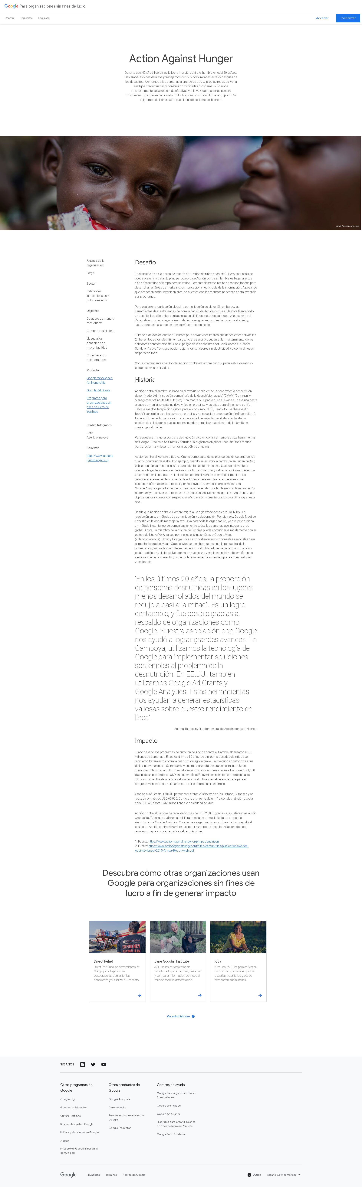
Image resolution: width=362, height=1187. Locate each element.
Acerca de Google (134, 1174)
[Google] (11, 6)
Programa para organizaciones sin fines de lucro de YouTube (176, 1124)
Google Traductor (120, 1128)
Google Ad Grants (98, 390)
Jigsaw (64, 1140)
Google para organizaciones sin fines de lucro (176, 1095)
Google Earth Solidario (171, 1134)
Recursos (43, 18)
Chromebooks (117, 1107)
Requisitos (26, 18)
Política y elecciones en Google (79, 1132)
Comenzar (348, 18)
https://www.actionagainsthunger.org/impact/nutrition (184, 841)
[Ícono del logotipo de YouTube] (103, 1064)
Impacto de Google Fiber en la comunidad (79, 1150)
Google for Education (73, 1107)
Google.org (67, 1099)
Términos (111, 1174)
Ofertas (9, 18)
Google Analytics (119, 1099)
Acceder (322, 18)
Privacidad (93, 1174)
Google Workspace (169, 1105)
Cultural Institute (70, 1115)
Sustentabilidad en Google (76, 1124)
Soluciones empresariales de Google (126, 1117)
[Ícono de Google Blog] (82, 1064)
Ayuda (257, 1174)
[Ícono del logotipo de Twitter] (93, 1064)
